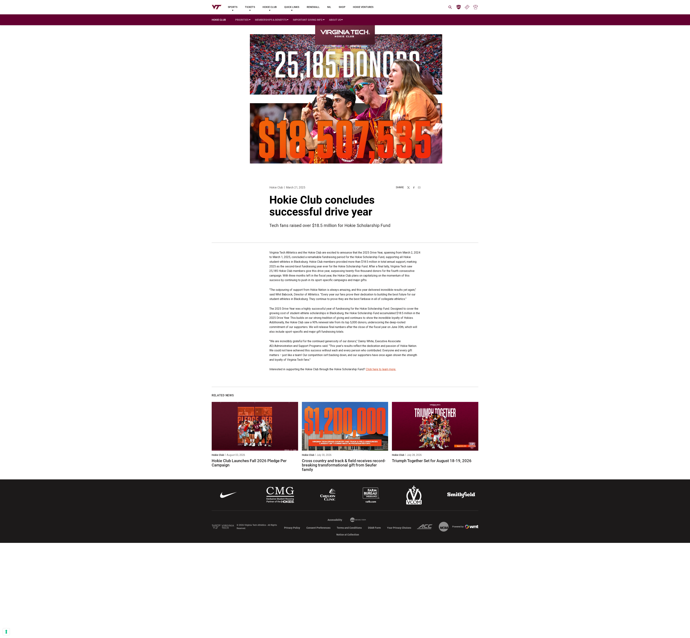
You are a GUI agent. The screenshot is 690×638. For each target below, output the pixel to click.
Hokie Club (270, 7)
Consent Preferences (318, 527)
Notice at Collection (347, 534)
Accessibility (335, 519)
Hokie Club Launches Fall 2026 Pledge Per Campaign (249, 463)
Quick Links (291, 7)
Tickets (250, 7)
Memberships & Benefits (271, 19)
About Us (335, 19)
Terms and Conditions (349, 527)
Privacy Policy (292, 527)
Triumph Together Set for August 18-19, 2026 (432, 461)
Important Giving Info (308, 19)
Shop (342, 7)
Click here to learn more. (381, 369)
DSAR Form (374, 527)
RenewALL (313, 7)
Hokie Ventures (363, 7)
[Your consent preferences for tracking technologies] (6, 631)
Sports (232, 7)
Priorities (242, 19)
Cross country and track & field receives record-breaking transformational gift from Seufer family (344, 465)
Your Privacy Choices (399, 527)
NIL (329, 7)
